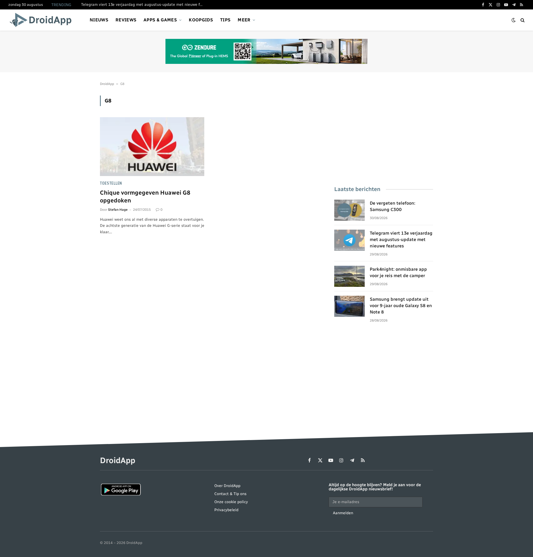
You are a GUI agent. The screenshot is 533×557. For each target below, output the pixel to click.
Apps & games (160, 19)
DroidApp (107, 84)
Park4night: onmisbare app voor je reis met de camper (398, 272)
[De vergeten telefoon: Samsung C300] (349, 210)
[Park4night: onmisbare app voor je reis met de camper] (349, 276)
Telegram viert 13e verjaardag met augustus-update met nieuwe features (143, 4)
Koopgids (201, 19)
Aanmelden (343, 513)
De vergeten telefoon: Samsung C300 (392, 206)
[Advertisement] (383, 134)
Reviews (125, 19)
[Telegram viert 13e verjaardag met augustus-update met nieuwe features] (349, 240)
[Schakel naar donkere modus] (513, 20)
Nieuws (99, 19)
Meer (244, 19)
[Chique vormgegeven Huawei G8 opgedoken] (152, 146)
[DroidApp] (42, 20)
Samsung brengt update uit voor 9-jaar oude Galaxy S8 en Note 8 (401, 306)
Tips (225, 19)
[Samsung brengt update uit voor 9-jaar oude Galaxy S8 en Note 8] (349, 306)
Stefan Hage (118, 210)
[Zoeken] (522, 20)
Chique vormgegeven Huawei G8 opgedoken (145, 196)
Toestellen (111, 183)
